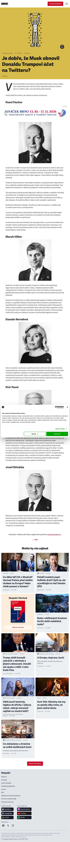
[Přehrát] (27, 568)
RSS (2, 792)
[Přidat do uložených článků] (31, 568)
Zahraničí (5, 573)
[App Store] (7, 809)
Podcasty (7, 654)
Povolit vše (57, 434)
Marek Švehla (40, 590)
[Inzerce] (35, 113)
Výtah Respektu (14, 654)
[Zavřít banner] (67, 407)
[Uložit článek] (62, 47)
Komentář (41, 573)
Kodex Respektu (6, 783)
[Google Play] (7, 813)
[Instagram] (13, 827)
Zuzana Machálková (8, 673)
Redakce (4, 777)
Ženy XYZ (12, 698)
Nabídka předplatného (8, 786)
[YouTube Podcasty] (24, 813)
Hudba (39, 698)
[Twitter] (8, 827)
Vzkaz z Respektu (49, 654)
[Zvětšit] (35, 142)
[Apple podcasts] (24, 809)
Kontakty (4, 780)
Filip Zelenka (6, 753)
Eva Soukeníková (7, 714)
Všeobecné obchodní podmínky (10, 796)
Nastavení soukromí (7, 802)
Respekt (4, 76)
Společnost (40, 614)
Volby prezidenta (7, 53)
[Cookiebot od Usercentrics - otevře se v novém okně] (56, 407)
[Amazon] (7, 817)
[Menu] (67, 4)
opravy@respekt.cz (54, 534)
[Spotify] (24, 817)
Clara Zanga (40, 628)
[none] (48, 160)
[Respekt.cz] (4, 4)
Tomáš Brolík (6, 590)
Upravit (34, 434)
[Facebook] (3, 827)
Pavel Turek (40, 711)
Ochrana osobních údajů (8, 799)
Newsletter (42, 654)
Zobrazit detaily (60, 429)
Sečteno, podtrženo (16, 740)
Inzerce (3, 789)
